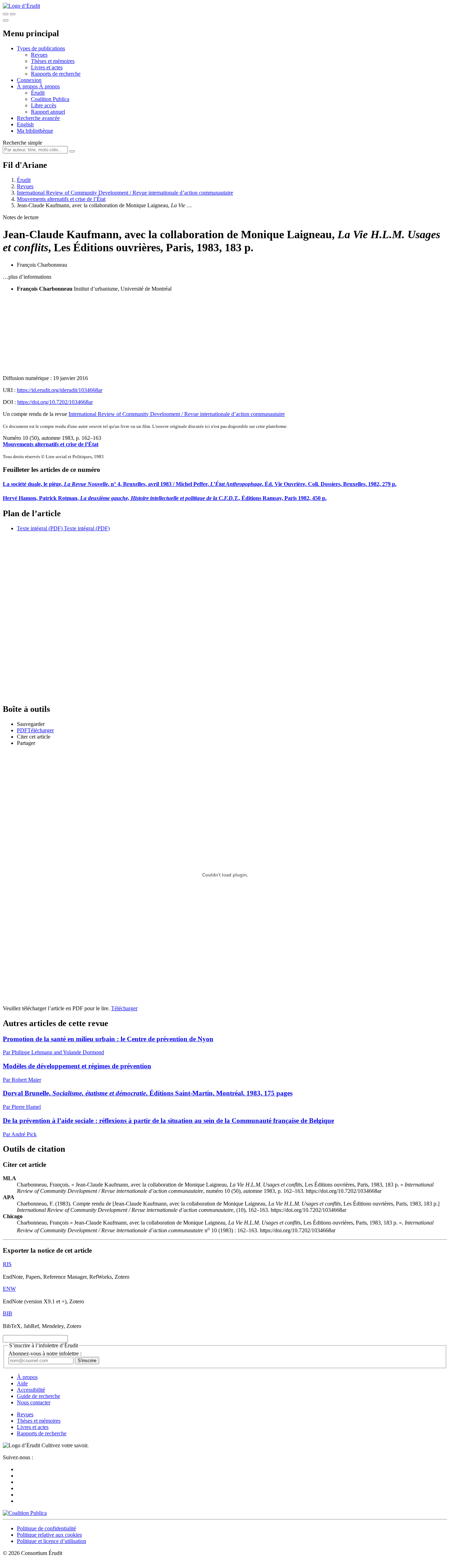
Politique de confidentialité (46, 1528)
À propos (49, 86)
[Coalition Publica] (25, 1513)
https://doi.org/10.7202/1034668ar (55, 402)
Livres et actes (47, 67)
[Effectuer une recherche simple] (5, 14)
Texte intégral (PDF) (40, 528)
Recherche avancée (38, 118)
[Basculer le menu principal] (5, 20)
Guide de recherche (38, 1396)
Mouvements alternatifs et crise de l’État (61, 199)
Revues (39, 55)
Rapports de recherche (56, 74)
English (25, 124)
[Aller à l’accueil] (21, 6)
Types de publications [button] (41, 48)
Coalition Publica (50, 99)
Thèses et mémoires (53, 61)
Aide (22, 1383)
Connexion (29, 80)
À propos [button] (28, 86)
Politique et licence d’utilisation (51, 1541)
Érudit (38, 93)
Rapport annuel (48, 112)
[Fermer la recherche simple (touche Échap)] (12, 14)
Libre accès (43, 105)
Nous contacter (33, 1402)
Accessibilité (31, 1390)
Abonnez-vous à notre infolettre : (45, 1354)
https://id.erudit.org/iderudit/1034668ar (59, 390)
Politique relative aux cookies (49, 1535)
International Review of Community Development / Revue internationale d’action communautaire (125, 193)
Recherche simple (22, 143)
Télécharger (124, 1008)
